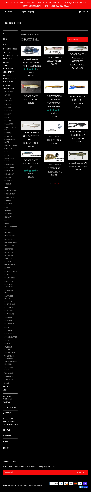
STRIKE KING (9, 334)
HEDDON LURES (10, 190)
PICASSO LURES (10, 271)
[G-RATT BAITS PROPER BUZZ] (54, 127)
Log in (23, 12)
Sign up (31, 12)
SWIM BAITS (7, 59)
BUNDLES (8, 136)
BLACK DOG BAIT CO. (10, 128)
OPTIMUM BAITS (10, 265)
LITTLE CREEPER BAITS (10, 228)
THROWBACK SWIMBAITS (9, 357)
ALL (4, 390)
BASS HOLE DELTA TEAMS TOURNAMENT (10, 421)
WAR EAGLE (8, 376)
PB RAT (7, 268)
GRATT (7, 187)
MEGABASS (8, 249)
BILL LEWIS (8, 124)
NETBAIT (7, 261)
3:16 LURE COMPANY (8, 100)
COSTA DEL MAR (10, 145)
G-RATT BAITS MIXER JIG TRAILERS (77, 100)
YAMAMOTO (8, 380)
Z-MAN (6, 383)
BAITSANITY (8, 107)
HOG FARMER (9, 194)
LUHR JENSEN (9, 239)
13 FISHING (8, 92)
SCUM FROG (9, 314)
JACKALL (7, 210)
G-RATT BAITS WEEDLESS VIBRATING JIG (54, 168)
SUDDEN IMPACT (10, 337)
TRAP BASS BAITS (8, 369)
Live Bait (6, 430)
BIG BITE (7, 120)
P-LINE (6, 274)
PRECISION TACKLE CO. (9, 286)
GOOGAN (7, 184)
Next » (56, 183)
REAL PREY (8, 307)
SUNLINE (7, 344)
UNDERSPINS (8, 69)
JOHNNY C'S (9, 214)
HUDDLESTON (9, 197)
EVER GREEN (9, 167)
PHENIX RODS (9, 278)
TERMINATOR (9, 353)
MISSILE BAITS (9, 252)
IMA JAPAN (8, 204)
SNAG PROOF (9, 324)
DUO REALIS (9, 164)
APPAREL (7, 413)
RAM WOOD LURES (8, 297)
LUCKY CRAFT (9, 236)
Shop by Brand (10, 88)
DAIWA (6, 152)
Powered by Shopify (35, 485)
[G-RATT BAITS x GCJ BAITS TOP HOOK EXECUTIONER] (31, 125)
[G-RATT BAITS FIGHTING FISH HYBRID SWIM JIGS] (31, 51)
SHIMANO (8, 320)
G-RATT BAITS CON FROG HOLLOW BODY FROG (78, 135)
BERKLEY (7, 114)
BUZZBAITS (7, 75)
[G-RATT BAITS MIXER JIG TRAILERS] (78, 87)
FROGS (6, 62)
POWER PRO (9, 281)
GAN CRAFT (8, 181)
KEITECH (7, 220)
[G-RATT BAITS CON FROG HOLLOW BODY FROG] (78, 125)
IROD (6, 207)
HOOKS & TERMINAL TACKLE (7, 399)
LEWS (6, 223)
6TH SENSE (8, 104)
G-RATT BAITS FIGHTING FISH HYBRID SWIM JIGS (31, 62)
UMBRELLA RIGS (9, 79)
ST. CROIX (8, 330)
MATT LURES (9, 246)
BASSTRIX (8, 111)
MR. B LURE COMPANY (8, 257)
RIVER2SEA (8, 311)
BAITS (10, 44)
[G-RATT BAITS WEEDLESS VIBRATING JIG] (54, 156)
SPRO (6, 327)
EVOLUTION (8, 171)
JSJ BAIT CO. (9, 217)
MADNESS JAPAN (10, 242)
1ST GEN (7, 95)
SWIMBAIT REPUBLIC (8, 348)
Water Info (7, 436)
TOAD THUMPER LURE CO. (10, 363)
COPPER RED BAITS (9, 141)
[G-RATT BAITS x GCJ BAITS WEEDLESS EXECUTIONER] (78, 48)
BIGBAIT (7, 117)
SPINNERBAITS (9, 72)
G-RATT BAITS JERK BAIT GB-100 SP (31, 163)
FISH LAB (7, 177)
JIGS (5, 65)
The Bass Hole (12, 22)
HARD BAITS (10, 55)
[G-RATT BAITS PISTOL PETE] (31, 87)
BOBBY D (7, 133)
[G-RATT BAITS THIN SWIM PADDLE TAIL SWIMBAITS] (54, 87)
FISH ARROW (9, 174)
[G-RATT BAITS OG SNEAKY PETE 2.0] (78, 155)
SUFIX (6, 340)
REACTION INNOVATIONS (9, 303)
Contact (6, 441)
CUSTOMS (7, 85)
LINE (5, 39)
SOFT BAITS (7, 52)
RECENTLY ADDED (10, 49)
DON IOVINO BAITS (9, 160)
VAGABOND (8, 373)
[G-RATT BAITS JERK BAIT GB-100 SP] (31, 154)
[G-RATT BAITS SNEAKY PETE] (54, 50)
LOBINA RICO (9, 233)
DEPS (6, 155)
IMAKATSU (8, 200)
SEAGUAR (8, 317)
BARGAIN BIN (8, 82)
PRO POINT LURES (8, 291)
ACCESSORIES (10, 408)
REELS (6, 33)
